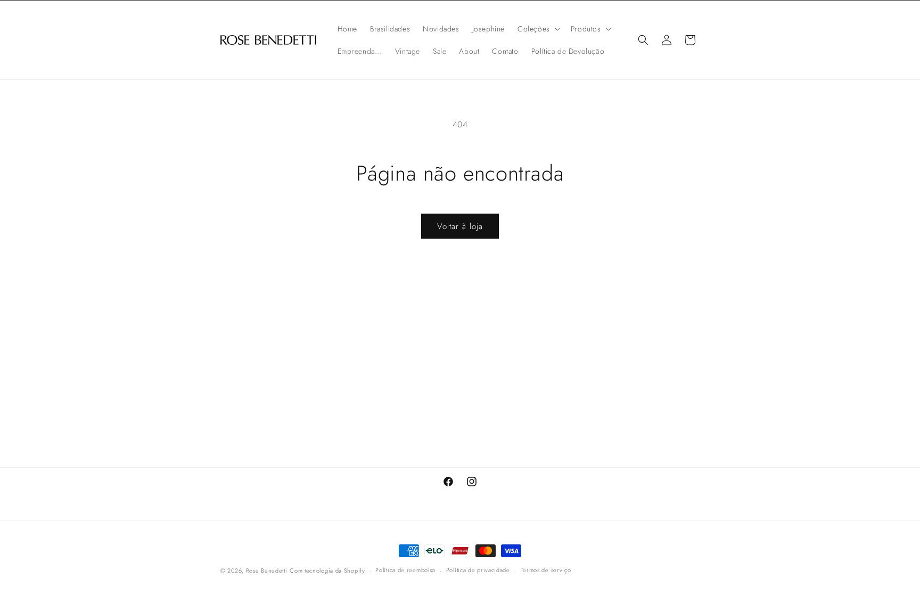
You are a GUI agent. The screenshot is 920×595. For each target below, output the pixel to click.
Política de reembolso (405, 570)
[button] (537, 29)
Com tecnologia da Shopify (327, 570)
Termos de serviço (546, 570)
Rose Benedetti (267, 570)
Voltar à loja (460, 226)
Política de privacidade (478, 570)
